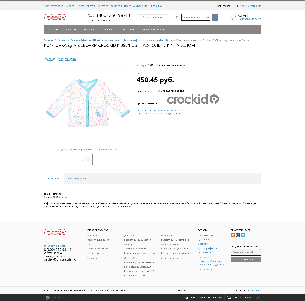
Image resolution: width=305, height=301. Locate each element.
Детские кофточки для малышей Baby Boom (161, 110)
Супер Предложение (153, 29)
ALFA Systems (254, 290)
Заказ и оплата (86, 5)
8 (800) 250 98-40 (111, 15)
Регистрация (254, 5)
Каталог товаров (53, 5)
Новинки (108, 29)
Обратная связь (56, 245)
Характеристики (67, 58)
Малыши (53, 29)
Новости (70, 5)
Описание (49, 58)
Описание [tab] (53, 178)
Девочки (71, 29)
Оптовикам (155, 5)
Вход (241, 5)
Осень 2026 (127, 29)
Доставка (102, 5)
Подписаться (245, 259)
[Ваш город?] (231, 5)
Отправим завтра (172, 90)
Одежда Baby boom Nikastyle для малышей (160, 113)
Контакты (116, 5)
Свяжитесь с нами (152, 17)
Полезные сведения (135, 5)
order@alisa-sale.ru (60, 259)
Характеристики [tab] (77, 178)
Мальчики (89, 29)
